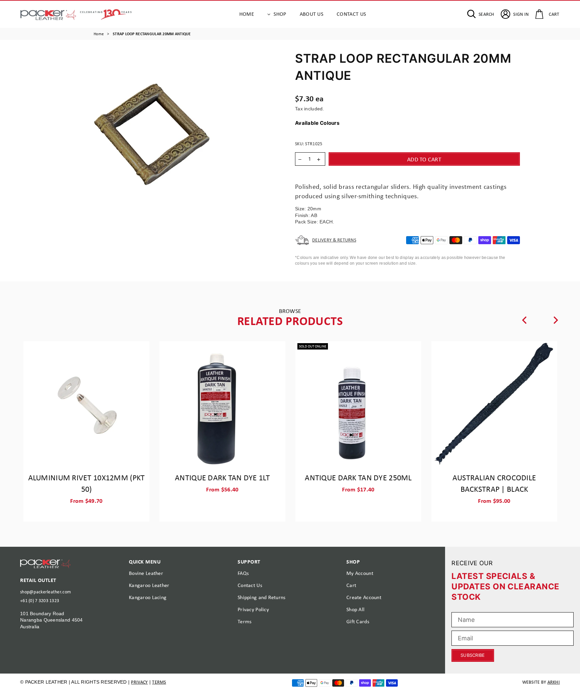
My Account (359, 573)
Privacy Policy (253, 609)
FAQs (243, 573)
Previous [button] (524, 320)
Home (246, 13)
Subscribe (473, 655)
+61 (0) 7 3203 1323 (39, 600)
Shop (280, 13)
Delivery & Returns (334, 240)
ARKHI (553, 682)
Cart (351, 585)
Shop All (355, 609)
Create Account (363, 597)
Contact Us (351, 13)
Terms (244, 621)
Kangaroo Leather (149, 585)
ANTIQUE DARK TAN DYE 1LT (222, 477)
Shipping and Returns (262, 597)
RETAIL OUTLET (38, 580)
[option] (151, 151)
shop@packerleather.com (45, 592)
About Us (312, 13)
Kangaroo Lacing (147, 597)
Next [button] (556, 320)
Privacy (139, 682)
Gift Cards (357, 621)
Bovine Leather (146, 573)
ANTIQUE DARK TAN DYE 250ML (358, 477)
